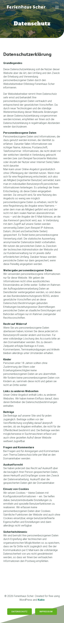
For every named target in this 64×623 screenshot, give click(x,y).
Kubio (41, 599)
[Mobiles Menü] (56, 7)
